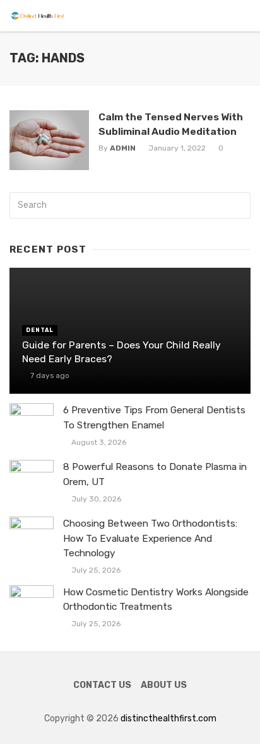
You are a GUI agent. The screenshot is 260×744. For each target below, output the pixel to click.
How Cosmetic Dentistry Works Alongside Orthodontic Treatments (156, 599)
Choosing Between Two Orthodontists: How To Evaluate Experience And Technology (150, 538)
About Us (164, 685)
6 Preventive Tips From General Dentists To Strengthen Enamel (154, 417)
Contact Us (102, 685)
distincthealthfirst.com (168, 718)
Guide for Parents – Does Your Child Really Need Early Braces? (121, 352)
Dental (40, 330)
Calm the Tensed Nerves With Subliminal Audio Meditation (170, 124)
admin (123, 148)
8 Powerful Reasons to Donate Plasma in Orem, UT (155, 474)
